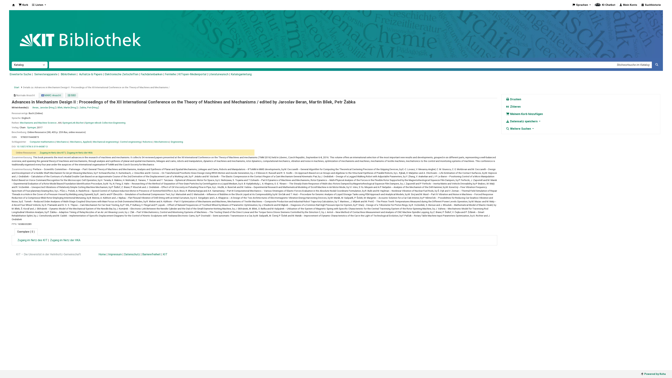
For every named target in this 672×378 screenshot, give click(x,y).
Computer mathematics (42, 141)
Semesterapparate (46, 74)
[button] (23, 5)
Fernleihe (170, 74)
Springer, (31, 127)
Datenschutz (132, 254)
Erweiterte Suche (20, 74)
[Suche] (656, 65)
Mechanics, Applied (80, 141)
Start (16, 87)
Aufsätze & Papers (90, 74)
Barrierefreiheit (151, 254)
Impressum (115, 254)
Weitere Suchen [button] (520, 128)
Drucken (515, 99)
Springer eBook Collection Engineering (105, 122)
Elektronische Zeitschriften (121, 74)
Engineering (177, 141)
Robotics (147, 141)
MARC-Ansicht (52, 95)
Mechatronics (161, 141)
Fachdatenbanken (152, 74)
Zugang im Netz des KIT (52, 152)
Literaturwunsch (219, 74)
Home (102, 254)
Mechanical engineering (105, 141)
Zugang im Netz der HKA (80, 152)
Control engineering (130, 141)
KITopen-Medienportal (192, 74)
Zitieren (515, 106)
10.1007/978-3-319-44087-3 (32, 146)
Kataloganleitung (241, 74)
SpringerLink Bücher (72, 122)
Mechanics (62, 141)
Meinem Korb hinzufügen (526, 114)
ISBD (73, 95)
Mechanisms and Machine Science (38, 122)
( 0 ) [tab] (26, 231)
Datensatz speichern (523, 121)
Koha (13, 5)
